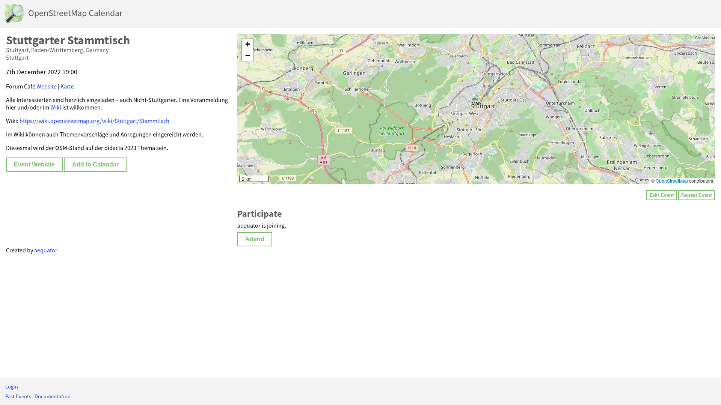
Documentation (53, 396)
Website (46, 86)
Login (11, 386)
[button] (476, 101)
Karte (67, 86)
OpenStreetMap (672, 180)
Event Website (34, 164)
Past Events (18, 396)
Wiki (55, 107)
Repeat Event (696, 195)
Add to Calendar (95, 164)
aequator (45, 250)
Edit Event (662, 195)
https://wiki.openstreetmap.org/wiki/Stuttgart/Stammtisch (94, 120)
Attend (254, 239)
